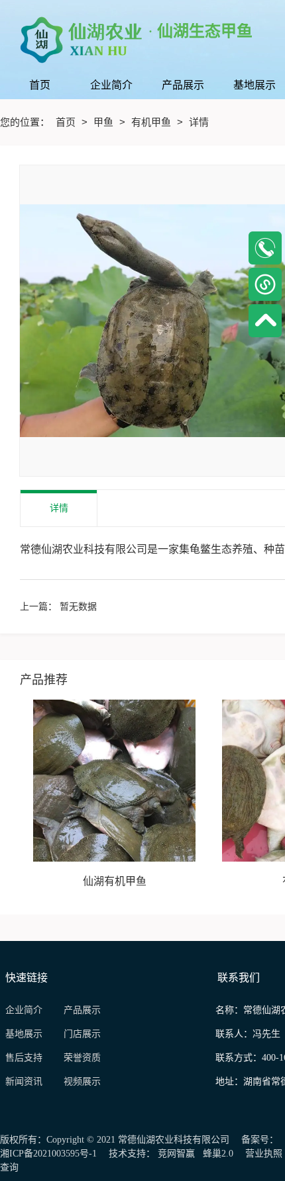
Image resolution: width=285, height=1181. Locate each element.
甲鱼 (104, 122)
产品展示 (82, 1010)
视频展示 (82, 1081)
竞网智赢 (176, 1154)
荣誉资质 (82, 1058)
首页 (67, 122)
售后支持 (25, 1058)
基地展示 (29, 1034)
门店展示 (82, 1034)
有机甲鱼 (152, 122)
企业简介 (23, 1010)
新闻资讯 (27, 1081)
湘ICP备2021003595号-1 (48, 1154)
